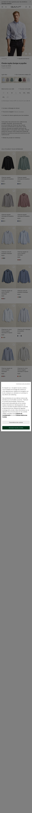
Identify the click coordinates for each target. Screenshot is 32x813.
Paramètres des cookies (16, 422)
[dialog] (16, 406)
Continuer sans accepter (23, 383)
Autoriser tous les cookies (16, 427)
